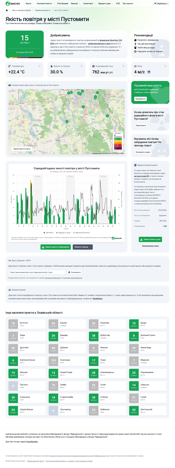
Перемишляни (147, 372)
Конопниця (65, 360)
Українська (161, 4)
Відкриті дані (104, 3)
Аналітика (88, 3)
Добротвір (105, 335)
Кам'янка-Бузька (27, 360)
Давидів (64, 335)
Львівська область (42, 10)
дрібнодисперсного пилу (99, 43)
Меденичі (145, 360)
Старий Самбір (66, 397)
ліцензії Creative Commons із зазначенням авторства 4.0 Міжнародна (77, 456)
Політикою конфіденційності (72, 278)
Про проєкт (128, 3)
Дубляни (64, 347)
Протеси (24, 385)
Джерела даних (97, 153)
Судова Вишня (26, 409)
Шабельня (104, 409)
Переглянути (141, 125)
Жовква (104, 347)
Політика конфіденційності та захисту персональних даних (69, 461)
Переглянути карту (21, 149)
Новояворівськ (107, 372)
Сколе (103, 385)
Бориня (63, 323)
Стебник (104, 397)
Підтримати (140, 99)
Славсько (145, 385)
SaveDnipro (98, 298)
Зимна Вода (146, 347)
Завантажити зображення (57, 247)
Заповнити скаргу (143, 152)
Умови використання (150, 246)
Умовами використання (53, 278)
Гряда (22, 335)
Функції (74, 3)
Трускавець (65, 409)
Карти (28, 3)
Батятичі (24, 323)
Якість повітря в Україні (21, 10)
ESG (118, 3)
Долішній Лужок (148, 335)
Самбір (63, 385)
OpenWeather (32, 442)
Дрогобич (24, 347)
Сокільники (25, 397)
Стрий (143, 397)
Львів (103, 360)
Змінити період (81, 247)
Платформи (62, 3)
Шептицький (146, 409)
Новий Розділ (66, 372)
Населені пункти (44, 3)
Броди (143, 323)
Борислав (104, 323)
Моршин (24, 372)
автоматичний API (141, 176)
